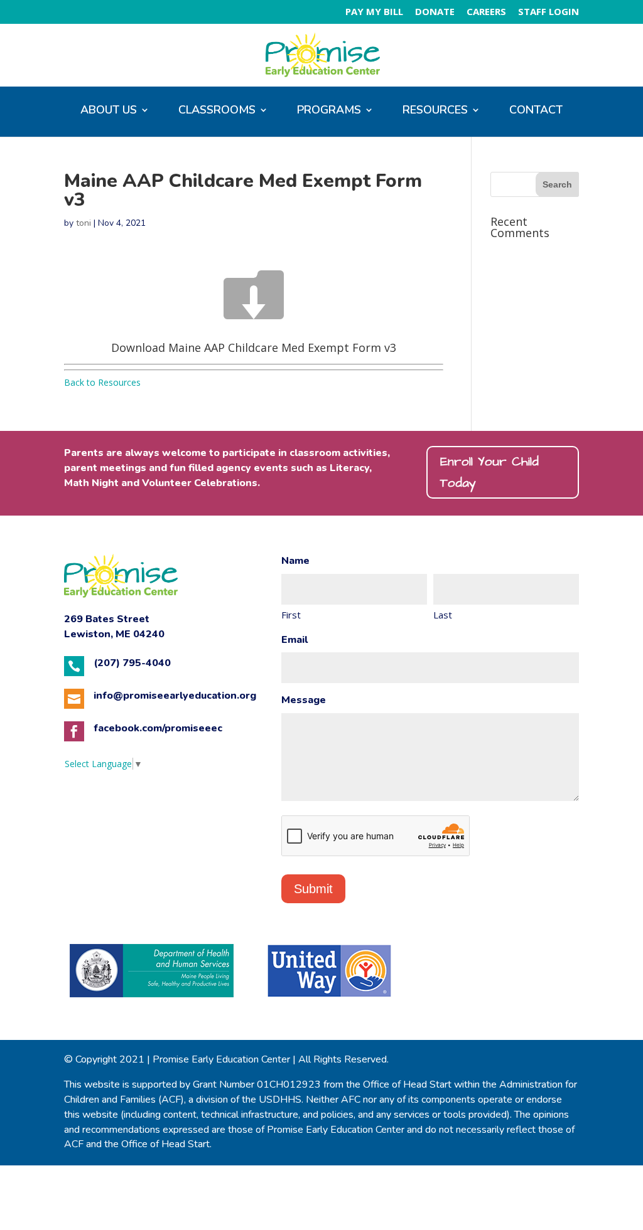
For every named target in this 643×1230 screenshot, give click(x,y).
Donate (435, 12)
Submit (313, 889)
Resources (435, 111)
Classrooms (217, 111)
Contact (536, 111)
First (291, 614)
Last (442, 614)
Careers (486, 12)
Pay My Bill (374, 12)
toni (83, 223)
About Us (108, 111)
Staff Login (548, 12)
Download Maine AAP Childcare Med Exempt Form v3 (253, 347)
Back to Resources (102, 382)
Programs (329, 111)
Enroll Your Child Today (489, 472)
